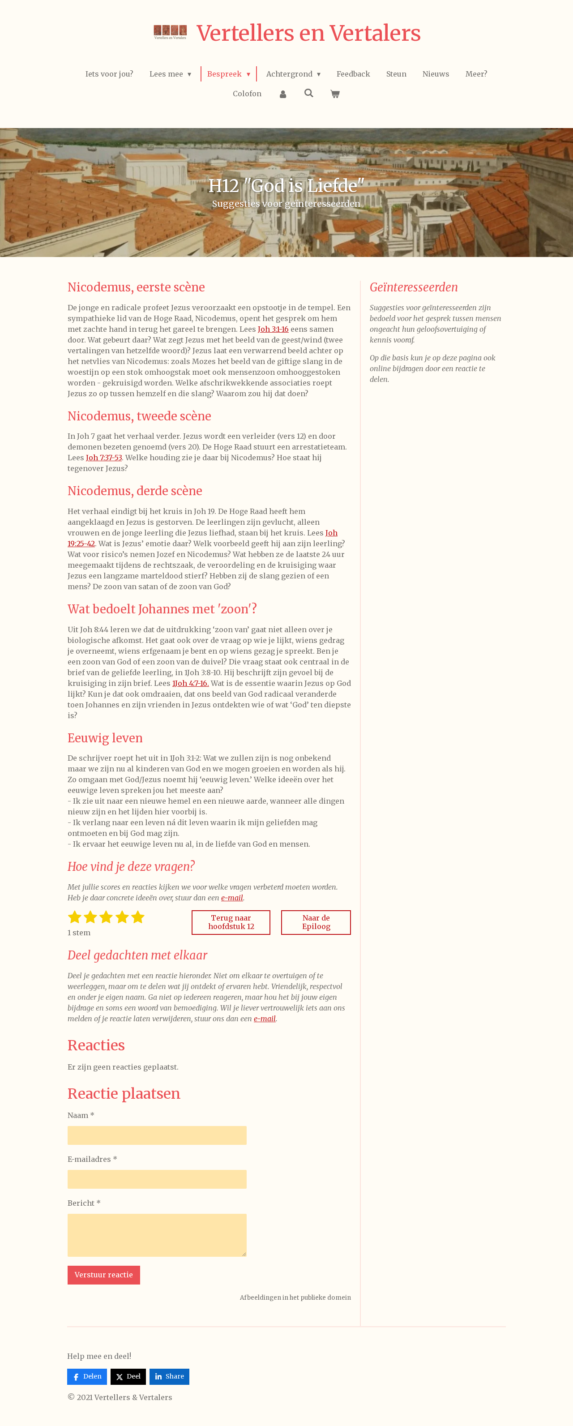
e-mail (232, 897)
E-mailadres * (92, 1159)
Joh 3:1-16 (273, 329)
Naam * (81, 1115)
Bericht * (84, 1203)
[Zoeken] (309, 92)
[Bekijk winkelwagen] (335, 93)
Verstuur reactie (104, 1274)
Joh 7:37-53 (104, 457)
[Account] (282, 93)
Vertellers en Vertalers (309, 33)
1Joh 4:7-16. (190, 683)
